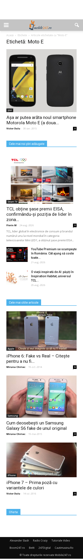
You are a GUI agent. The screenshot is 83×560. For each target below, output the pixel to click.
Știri (10, 110)
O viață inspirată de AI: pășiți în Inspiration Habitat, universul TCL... (52, 276)
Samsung (13, 415)
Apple (11, 348)
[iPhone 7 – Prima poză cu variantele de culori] (41, 460)
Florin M (11, 225)
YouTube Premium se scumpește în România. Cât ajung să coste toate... (54, 253)
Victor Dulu (13, 128)
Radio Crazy (40, 540)
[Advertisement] (41, 12)
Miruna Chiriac (15, 367)
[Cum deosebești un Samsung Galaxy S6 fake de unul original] (41, 396)
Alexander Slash (19, 540)
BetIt (31, 548)
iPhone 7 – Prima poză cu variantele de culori (31, 485)
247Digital (45, 548)
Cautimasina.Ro (64, 548)
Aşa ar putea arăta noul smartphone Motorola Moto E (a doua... (41, 120)
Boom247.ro (17, 548)
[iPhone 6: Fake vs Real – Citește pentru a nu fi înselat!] (41, 331)
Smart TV (12, 201)
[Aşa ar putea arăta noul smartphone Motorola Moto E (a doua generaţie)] (41, 80)
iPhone (12, 475)
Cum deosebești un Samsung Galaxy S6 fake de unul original (36, 425)
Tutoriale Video (61, 540)
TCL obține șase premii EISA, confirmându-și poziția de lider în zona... (39, 214)
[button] (77, 25)
